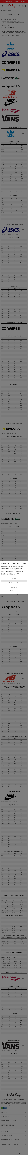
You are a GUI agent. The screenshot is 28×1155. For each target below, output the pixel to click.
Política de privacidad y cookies (18, 591)
